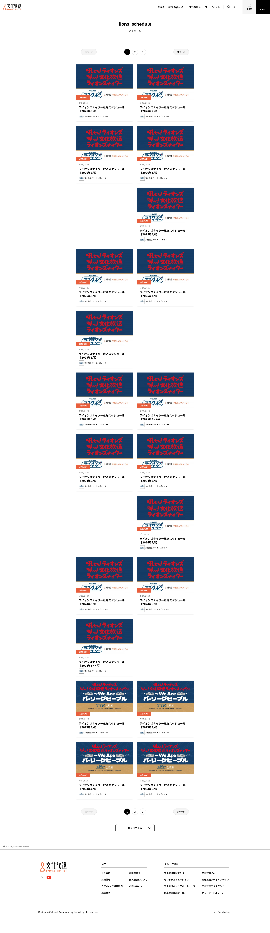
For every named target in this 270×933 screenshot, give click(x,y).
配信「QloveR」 (177, 7)
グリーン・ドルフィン (213, 892)
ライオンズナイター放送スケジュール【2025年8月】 (102, 294)
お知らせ (83, 97)
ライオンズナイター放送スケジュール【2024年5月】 (163, 602)
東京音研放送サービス (175, 892)
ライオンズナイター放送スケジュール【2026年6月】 (102, 171)
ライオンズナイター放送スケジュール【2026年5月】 (163, 171)
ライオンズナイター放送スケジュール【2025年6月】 (102, 355)
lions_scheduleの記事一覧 (19, 846)
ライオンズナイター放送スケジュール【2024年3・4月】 (102, 663)
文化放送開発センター (175, 873)
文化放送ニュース (198, 7)
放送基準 (105, 892)
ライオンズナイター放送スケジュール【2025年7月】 (163, 294)
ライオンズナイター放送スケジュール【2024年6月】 (102, 602)
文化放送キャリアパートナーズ (179, 886)
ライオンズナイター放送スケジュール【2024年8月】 (163, 479)
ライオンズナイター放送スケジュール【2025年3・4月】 (163, 417)
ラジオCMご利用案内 (112, 886)
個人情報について (138, 879)
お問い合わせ (135, 886)
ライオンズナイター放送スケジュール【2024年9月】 (102, 479)
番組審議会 (134, 873)
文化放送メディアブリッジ (215, 879)
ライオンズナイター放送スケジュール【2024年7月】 (163, 540)
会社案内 (105, 873)
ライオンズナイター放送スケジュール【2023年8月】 (163, 725)
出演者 (161, 7)
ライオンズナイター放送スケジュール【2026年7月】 (163, 109)
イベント (215, 7)
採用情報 (105, 879)
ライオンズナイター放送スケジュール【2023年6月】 (163, 787)
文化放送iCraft (210, 873)
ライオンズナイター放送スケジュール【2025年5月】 (102, 417)
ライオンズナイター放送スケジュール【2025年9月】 (163, 232)
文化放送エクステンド (213, 886)
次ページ (181, 51)
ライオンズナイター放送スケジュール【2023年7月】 (102, 787)
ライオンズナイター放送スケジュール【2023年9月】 (102, 725)
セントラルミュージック (176, 879)
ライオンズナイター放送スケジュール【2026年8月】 (102, 109)
